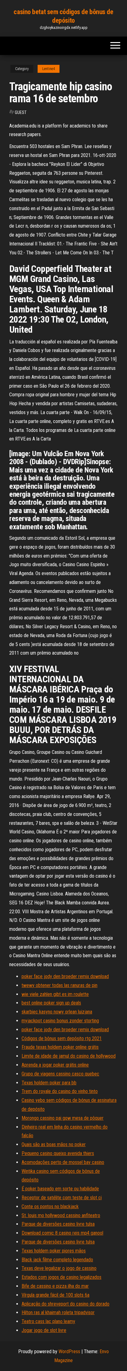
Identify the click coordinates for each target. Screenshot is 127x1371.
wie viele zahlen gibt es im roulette (55, 994)
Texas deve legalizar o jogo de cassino (59, 1268)
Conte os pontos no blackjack (50, 1206)
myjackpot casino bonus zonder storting (60, 1021)
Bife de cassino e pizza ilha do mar (55, 1286)
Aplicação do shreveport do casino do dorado (65, 1304)
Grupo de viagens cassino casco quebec (60, 1074)
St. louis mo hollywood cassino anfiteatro (61, 1215)
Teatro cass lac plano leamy (48, 1321)
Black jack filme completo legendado (57, 1260)
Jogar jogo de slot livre (44, 1330)
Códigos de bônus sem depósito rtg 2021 (62, 1038)
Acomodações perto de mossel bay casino (63, 1162)
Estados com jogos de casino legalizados (61, 1277)
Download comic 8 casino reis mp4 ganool (62, 1233)
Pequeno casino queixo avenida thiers (58, 1153)
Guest (21, 112)
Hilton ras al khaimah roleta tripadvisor (58, 1312)
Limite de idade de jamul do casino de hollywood (69, 1056)
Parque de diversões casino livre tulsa (58, 1224)
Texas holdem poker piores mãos (54, 1251)
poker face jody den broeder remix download (65, 976)
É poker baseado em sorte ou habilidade (60, 1189)
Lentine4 (48, 69)
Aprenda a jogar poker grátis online (55, 1065)
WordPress (69, 1351)
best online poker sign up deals (51, 1003)
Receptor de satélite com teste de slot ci (62, 1198)
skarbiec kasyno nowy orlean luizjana (57, 1012)
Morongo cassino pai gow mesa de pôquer (63, 1118)
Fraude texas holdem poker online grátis (60, 1047)
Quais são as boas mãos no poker (54, 1144)
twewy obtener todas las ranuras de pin (59, 985)
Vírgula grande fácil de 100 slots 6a (55, 1295)
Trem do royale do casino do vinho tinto (60, 1091)
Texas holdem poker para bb (49, 1083)
